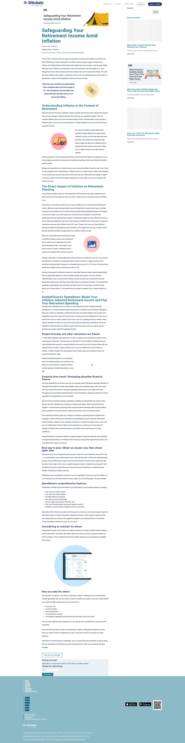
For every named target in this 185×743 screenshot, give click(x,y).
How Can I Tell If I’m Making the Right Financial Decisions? (143, 134)
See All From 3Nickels (52, 655)
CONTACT (28, 690)
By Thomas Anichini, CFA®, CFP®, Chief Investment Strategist (63, 53)
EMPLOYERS (129, 4)
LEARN (117, 4)
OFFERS (27, 685)
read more (130, 54)
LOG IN (140, 4)
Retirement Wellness (50, 46)
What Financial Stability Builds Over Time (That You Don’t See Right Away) (143, 90)
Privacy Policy (29, 716)
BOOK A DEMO (155, 4)
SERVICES (107, 4)
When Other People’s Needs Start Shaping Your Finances (141, 46)
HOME (27, 681)
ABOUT (27, 687)
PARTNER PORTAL (31, 691)
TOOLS (27, 682)
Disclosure (28, 718)
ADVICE (27, 684)
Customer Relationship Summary (36, 719)
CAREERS (28, 688)
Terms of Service (30, 714)
